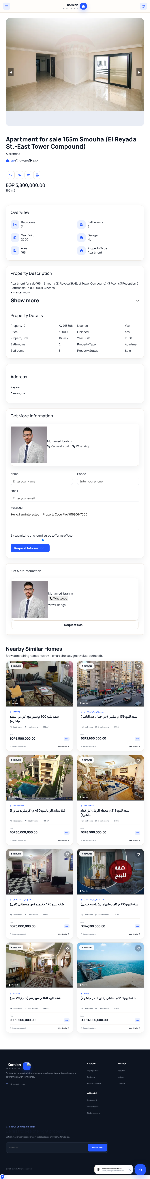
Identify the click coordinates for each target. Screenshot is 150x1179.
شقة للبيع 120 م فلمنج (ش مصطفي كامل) (37, 904)
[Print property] (37, 175)
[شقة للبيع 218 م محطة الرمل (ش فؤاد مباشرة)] (110, 778)
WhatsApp (83, 446)
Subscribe (96, 1147)
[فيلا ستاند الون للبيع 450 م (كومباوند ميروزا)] (39, 778)
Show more (25, 300)
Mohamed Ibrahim (59, 441)
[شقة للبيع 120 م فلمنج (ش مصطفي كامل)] (39, 872)
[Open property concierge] (140, 1169)
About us (121, 1070)
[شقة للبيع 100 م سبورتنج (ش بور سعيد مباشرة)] (39, 684)
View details (62, 746)
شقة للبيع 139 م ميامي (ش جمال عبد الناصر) (108, 716)
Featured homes (94, 1083)
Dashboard (92, 1100)
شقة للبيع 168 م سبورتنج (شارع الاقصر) (35, 998)
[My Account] (143, 6)
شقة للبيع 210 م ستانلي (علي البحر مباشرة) (108, 998)
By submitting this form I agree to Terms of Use (41, 535)
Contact (121, 1083)
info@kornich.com (17, 1084)
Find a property (93, 1113)
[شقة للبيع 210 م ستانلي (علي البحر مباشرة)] (110, 965)
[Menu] (6, 6)
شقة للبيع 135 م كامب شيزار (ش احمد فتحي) (109, 904)
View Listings (56, 605)
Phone (81, 474)
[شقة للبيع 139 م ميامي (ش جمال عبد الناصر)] (110, 684)
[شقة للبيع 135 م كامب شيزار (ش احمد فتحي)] (110, 872)
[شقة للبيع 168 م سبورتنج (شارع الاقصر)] (39, 965)
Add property (92, 1106)
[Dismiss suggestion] (130, 1169)
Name (14, 474)
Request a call (60, 446)
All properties (92, 1070)
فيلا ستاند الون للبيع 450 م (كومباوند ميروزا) (37, 810)
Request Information (29, 548)
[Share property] (28, 175)
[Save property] (11, 175)
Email (14, 491)
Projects (91, 1077)
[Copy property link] (19, 175)
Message (16, 508)
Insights (121, 1077)
